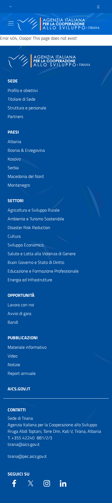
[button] (10, 6)
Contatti (17, 409)
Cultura (14, 236)
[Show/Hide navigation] (11, 23)
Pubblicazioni (23, 337)
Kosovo (14, 159)
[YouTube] (46, 482)
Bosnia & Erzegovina (26, 150)
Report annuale (22, 373)
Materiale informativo (27, 347)
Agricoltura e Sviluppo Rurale (34, 210)
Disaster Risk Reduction (29, 227)
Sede (13, 81)
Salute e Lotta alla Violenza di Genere (42, 253)
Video (12, 356)
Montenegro (19, 185)
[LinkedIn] (63, 482)
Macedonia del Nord (25, 176)
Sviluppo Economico (25, 245)
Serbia (13, 167)
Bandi (13, 322)
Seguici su (18, 474)
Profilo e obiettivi (23, 90)
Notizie (14, 364)
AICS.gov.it (19, 388)
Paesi (13, 132)
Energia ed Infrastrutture (30, 279)
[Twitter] (30, 482)
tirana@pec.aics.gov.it (27, 456)
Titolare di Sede (21, 99)
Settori (16, 200)
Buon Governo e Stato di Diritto (36, 262)
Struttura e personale (27, 107)
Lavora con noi (21, 304)
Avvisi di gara (19, 313)
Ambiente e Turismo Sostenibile (36, 218)
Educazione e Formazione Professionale (43, 271)
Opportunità (21, 295)
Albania (14, 141)
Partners (15, 116)
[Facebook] (14, 482)
